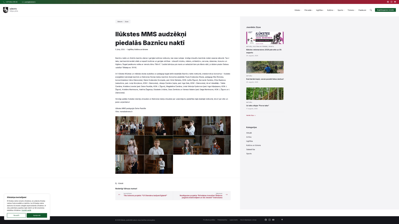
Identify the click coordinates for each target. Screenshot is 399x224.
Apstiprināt (36, 215)
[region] (27, 207)
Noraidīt (16, 215)
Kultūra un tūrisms (141, 49)
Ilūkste (13, 9)
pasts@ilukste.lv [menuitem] (30, 2)
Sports (271, 46)
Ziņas (126, 21)
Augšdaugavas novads (385, 10)
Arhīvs (248, 137)
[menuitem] (297, 10)
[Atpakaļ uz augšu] (282, 219)
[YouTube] (395, 2)
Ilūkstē (120, 183)
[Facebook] (388, 2)
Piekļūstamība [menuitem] (222, 220)
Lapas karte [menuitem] (234, 220)
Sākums (120, 21)
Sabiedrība (250, 149)
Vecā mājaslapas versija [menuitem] (248, 220)
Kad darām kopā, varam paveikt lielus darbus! (265, 79)
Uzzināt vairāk (26, 210)
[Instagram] (392, 2)
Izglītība (130, 49)
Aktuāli (249, 46)
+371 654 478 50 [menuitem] (11, 2)
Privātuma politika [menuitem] (209, 220)
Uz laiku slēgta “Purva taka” (257, 106)
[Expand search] (371, 10)
